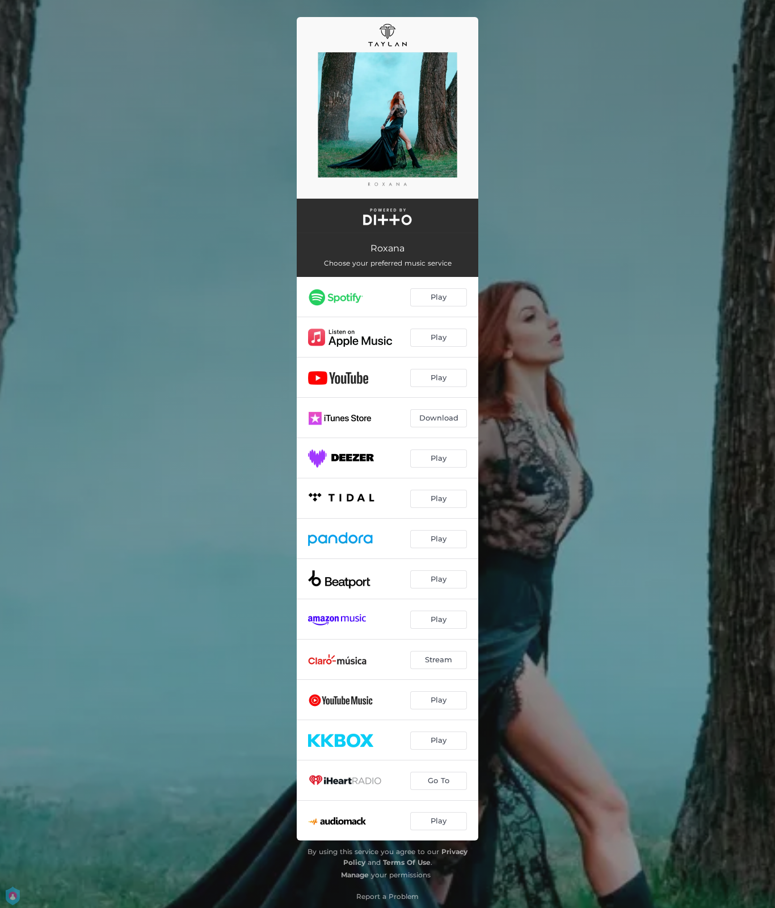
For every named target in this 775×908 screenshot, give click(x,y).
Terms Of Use (407, 862)
